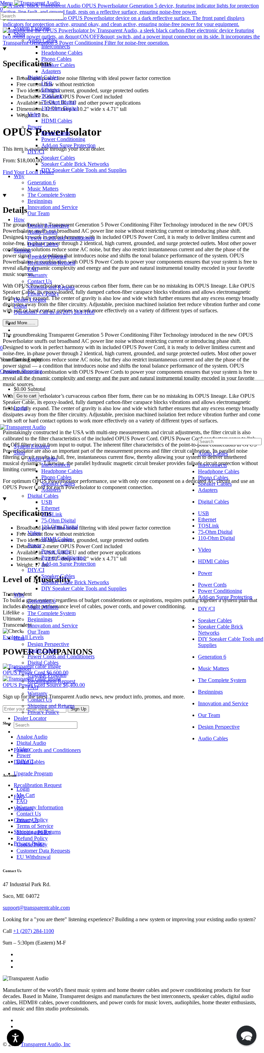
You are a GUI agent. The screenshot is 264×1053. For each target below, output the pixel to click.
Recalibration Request (51, 681)
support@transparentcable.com (36, 908)
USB (46, 502)
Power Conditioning (63, 557)
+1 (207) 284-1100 (33, 931)
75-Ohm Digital (58, 520)
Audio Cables (42, 459)
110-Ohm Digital (59, 527)
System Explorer (32, 446)
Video (34, 533)
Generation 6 (42, 601)
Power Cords (55, 551)
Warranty (37, 693)
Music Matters (43, 607)
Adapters (51, 490)
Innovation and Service (53, 625)
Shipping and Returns (51, 706)
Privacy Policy (43, 712)
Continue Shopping (21, 371)
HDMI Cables (56, 539)
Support (22, 669)
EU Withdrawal (33, 857)
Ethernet (50, 508)
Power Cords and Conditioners (61, 656)
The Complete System (52, 613)
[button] (246, 1035)
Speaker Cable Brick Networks (75, 582)
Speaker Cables (58, 483)
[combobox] (32, 16)
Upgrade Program (47, 675)
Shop (19, 452)
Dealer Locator (30, 718)
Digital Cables (43, 496)
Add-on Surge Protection (68, 564)
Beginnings (40, 619)
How (19, 638)
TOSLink (51, 514)
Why (19, 595)
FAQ (33, 687)
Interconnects (55, 465)
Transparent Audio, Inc (45, 1044)
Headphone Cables (61, 471)
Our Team (39, 632)
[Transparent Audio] (36, 3)
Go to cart (26, 395)
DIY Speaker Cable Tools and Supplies (83, 588)
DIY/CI (36, 570)
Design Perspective (48, 644)
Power (35, 545)
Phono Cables (56, 477)
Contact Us (40, 700)
